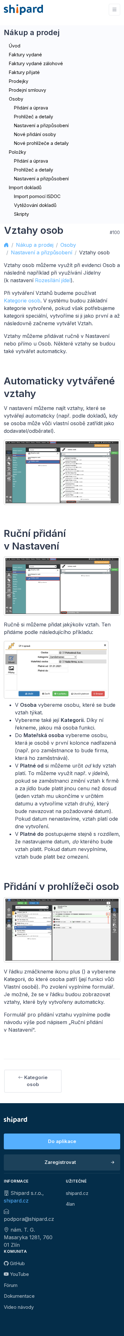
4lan (70, 1204)
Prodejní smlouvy (27, 90)
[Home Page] (23, 9)
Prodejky (18, 81)
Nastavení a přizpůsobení (41, 125)
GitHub (17, 1263)
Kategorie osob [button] (35, 1081)
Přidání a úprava (31, 107)
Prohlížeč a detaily (33, 116)
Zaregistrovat (60, 1162)
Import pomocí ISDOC (37, 196)
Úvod (14, 45)
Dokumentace (19, 1296)
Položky (17, 152)
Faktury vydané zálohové (36, 63)
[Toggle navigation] (114, 10)
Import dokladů (25, 187)
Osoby (16, 99)
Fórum (10, 1285)
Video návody (19, 1307)
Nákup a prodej (34, 245)
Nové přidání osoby (35, 134)
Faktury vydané (25, 54)
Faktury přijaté (24, 72)
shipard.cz (16, 1200)
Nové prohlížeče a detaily (41, 143)
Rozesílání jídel (53, 280)
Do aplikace (62, 1141)
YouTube (19, 1274)
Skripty (21, 214)
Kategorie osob (22, 300)
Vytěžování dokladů (35, 205)
